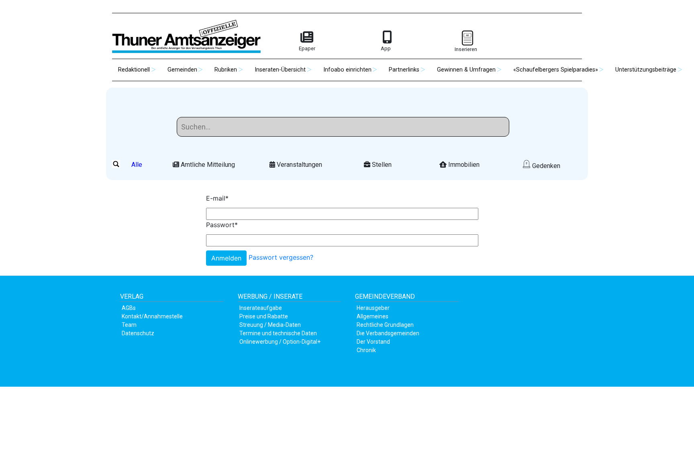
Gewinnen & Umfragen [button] (466, 69)
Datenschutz (138, 333)
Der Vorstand (373, 341)
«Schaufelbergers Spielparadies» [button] (555, 69)
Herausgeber (373, 308)
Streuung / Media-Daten (270, 325)
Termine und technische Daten (278, 333)
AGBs (129, 308)
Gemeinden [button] (182, 69)
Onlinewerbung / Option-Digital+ (279, 341)
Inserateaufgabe (260, 308)
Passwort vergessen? (281, 258)
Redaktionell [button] (134, 69)
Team (129, 325)
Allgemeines (372, 316)
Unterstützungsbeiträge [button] (645, 69)
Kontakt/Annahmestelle (152, 316)
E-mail (217, 198)
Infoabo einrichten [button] (347, 69)
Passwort (222, 225)
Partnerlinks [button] (404, 69)
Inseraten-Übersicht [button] (280, 69)
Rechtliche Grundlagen (385, 325)
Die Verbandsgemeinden (388, 333)
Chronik (366, 350)
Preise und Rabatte (263, 316)
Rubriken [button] (225, 69)
